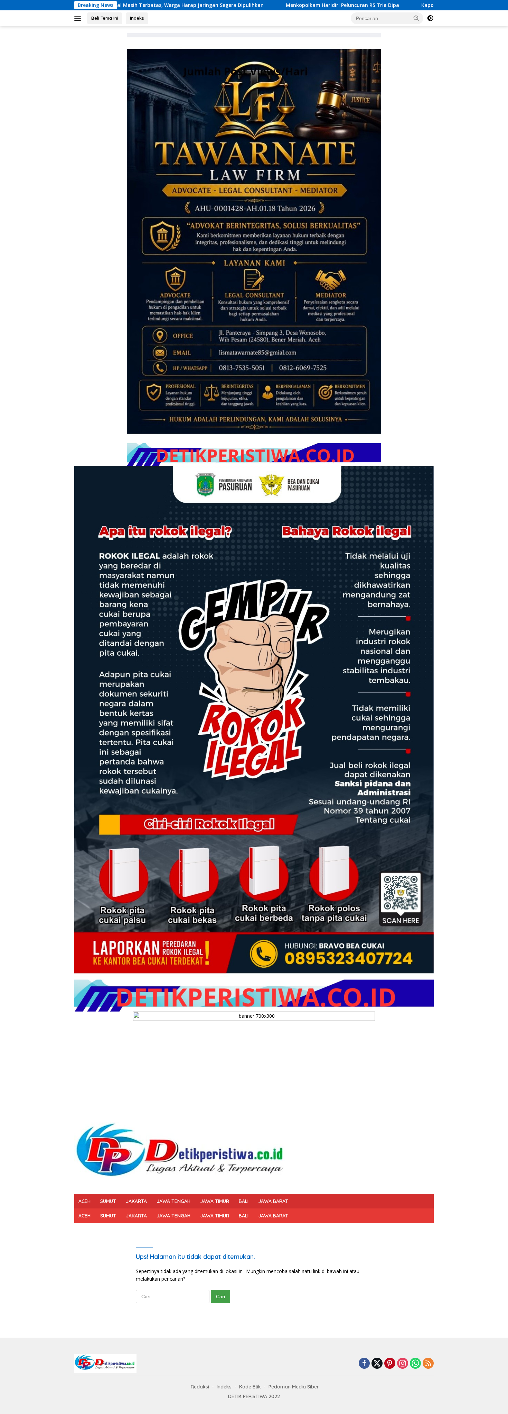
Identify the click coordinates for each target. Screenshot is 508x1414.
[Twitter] (377, 1364)
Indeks (137, 18)
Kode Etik (250, 1387)
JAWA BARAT (273, 1201)
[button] (416, 17)
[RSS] (428, 1364)
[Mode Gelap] (430, 18)
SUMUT (108, 1201)
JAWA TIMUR (214, 1201)
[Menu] (79, 18)
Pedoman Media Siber (294, 1387)
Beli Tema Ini (104, 18)
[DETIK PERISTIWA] (182, 1154)
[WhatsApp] (415, 1364)
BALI (243, 1201)
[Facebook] (364, 1364)
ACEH (84, 1201)
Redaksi (200, 1387)
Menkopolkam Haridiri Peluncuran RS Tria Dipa (250, 5)
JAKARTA (136, 1201)
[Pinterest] (389, 1364)
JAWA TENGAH (173, 1201)
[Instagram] (402, 1364)
